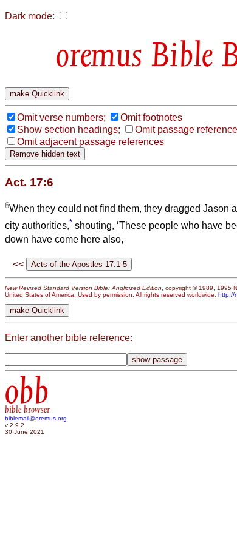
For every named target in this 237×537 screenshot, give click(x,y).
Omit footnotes (151, 117)
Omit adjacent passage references (90, 142)
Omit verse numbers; (61, 117)
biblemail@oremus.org (36, 418)
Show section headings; (68, 129)
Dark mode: (30, 16)
